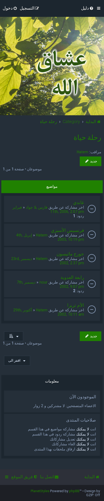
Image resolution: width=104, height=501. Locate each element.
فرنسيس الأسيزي (67, 230)
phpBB (74, 491)
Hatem (82, 152)
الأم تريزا (75, 305)
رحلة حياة (87, 137)
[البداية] (60, 73)
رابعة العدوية (72, 277)
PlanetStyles (40, 491)
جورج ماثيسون (70, 254)
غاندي (78, 202)
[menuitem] (87, 8)
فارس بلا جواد (36, 207)
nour (43, 282)
